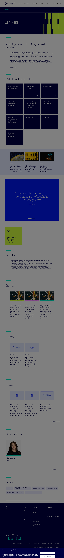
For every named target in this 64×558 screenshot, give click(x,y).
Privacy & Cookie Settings (48, 549)
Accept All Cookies (47, 556)
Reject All (48, 552)
